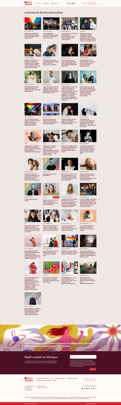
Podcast (47, 3)
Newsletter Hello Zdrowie (43, 378)
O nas (52, 378)
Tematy (39, 3)
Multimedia (55, 3)
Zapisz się (93, 369)
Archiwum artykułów (60, 378)
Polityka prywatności (72, 378)
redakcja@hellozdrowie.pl (42, 387)
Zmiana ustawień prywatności (44, 380)
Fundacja (91, 3)
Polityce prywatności (79, 366)
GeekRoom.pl (93, 403)
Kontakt (55, 380)
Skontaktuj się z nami (90, 379)
